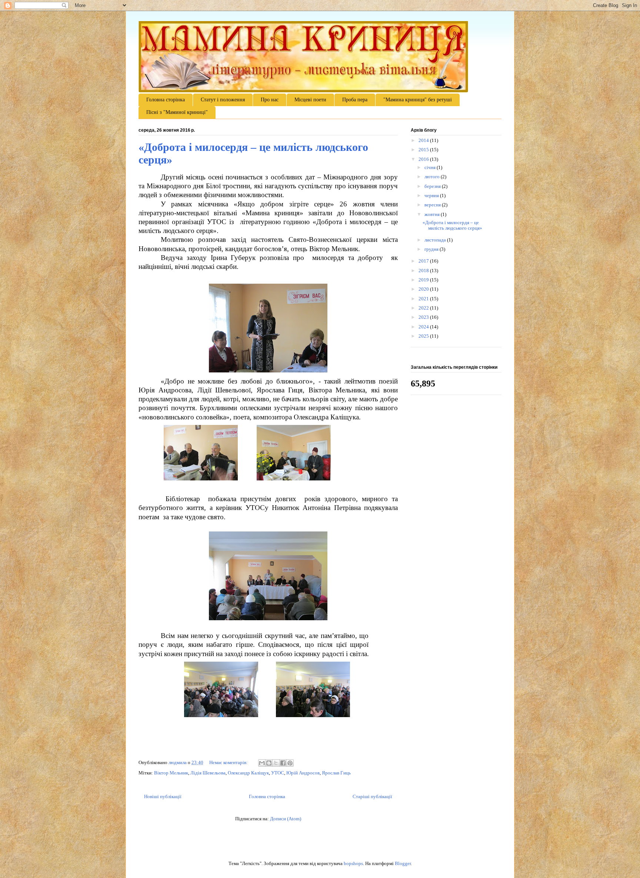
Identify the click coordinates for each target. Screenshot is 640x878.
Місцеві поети (310, 99)
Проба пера (354, 99)
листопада (435, 240)
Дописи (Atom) (285, 818)
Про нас (270, 99)
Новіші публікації (162, 796)
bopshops (353, 863)
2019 (424, 280)
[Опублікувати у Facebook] (283, 763)
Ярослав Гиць (336, 773)
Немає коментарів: (229, 762)
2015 (424, 149)
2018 (424, 270)
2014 (424, 140)
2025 (424, 336)
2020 (424, 289)
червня (432, 195)
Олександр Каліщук (248, 773)
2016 (424, 159)
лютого (432, 176)
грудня (432, 249)
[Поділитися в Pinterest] (290, 763)
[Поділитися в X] (276, 763)
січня (430, 167)
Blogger (403, 863)
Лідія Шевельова (208, 773)
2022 (424, 308)
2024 (424, 327)
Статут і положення (223, 99)
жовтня (432, 214)
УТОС (277, 773)
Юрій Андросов (303, 773)
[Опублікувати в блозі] (269, 763)
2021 (424, 298)
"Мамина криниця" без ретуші (417, 99)
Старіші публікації (372, 796)
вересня (433, 204)
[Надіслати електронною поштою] (262, 763)
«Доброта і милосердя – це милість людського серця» (452, 225)
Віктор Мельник (171, 773)
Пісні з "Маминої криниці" (177, 112)
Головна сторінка (165, 99)
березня (433, 186)
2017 (424, 261)
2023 (424, 317)
